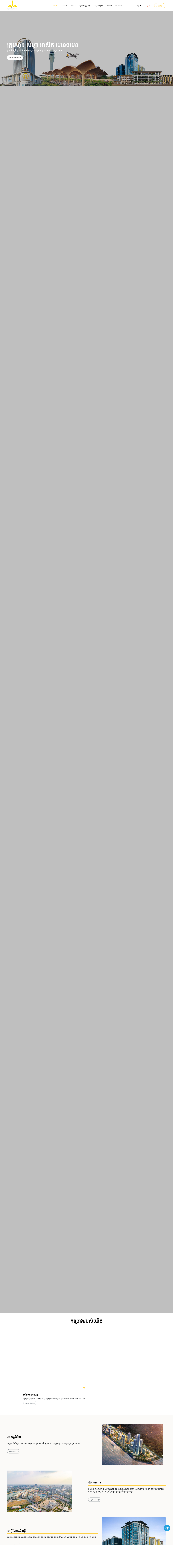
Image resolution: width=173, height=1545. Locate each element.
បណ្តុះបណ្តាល (99, 5)
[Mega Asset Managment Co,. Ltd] (12, 5)
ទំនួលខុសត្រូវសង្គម (85, 5)
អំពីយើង (109, 5)
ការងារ (64, 5)
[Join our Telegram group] (167, 1528)
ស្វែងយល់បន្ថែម (12, 1403)
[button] (18, 1362)
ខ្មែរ (138, 5)
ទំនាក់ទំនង (118, 5)
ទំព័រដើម (56, 5)
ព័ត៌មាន (73, 5)
